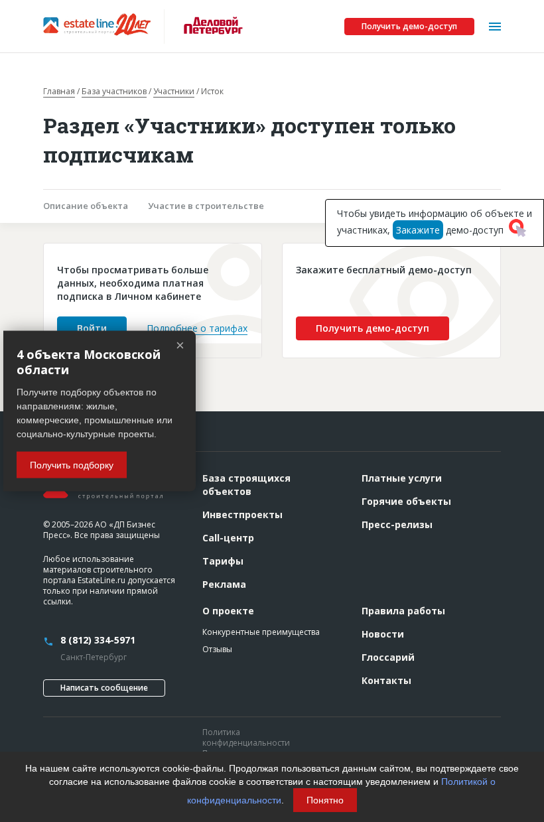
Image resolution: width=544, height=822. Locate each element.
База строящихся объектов (246, 485)
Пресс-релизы (397, 524)
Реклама (224, 584)
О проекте (228, 610)
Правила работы (403, 610)
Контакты (386, 680)
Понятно (325, 800)
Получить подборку (71, 465)
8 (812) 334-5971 (97, 640)
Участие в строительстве (206, 206)
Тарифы (222, 561)
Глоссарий (388, 657)
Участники (173, 91)
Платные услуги (402, 478)
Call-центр (228, 537)
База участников (114, 91)
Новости (383, 634)
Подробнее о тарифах (197, 328)
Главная (59, 91)
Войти (92, 328)
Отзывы (217, 649)
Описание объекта (85, 206)
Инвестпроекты (242, 514)
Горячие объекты (406, 501)
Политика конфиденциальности (246, 737)
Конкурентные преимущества (261, 632)
